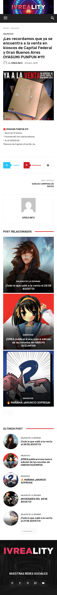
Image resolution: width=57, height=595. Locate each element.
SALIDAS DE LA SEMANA (28, 281)
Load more (27, 531)
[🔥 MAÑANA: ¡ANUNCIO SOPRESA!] (28, 379)
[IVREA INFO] (5, 63)
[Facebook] (20, 583)
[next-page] (10, 413)
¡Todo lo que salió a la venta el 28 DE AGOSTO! (28, 287)
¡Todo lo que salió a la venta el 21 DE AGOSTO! (36, 519)
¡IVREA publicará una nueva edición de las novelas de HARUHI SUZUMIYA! (28, 342)
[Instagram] (12, 583)
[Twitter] (28, 583)
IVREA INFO (16, 63)
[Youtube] (43, 583)
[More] (48, 165)
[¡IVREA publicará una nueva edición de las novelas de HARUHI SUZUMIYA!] (28, 322)
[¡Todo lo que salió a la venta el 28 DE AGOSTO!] (28, 265)
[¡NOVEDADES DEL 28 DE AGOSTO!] (10, 499)
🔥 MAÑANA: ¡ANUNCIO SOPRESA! (28, 402)
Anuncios (15, 28)
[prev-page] (5, 413)
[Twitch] (35, 583)
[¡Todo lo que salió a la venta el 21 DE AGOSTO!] (10, 518)
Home (6, 28)
